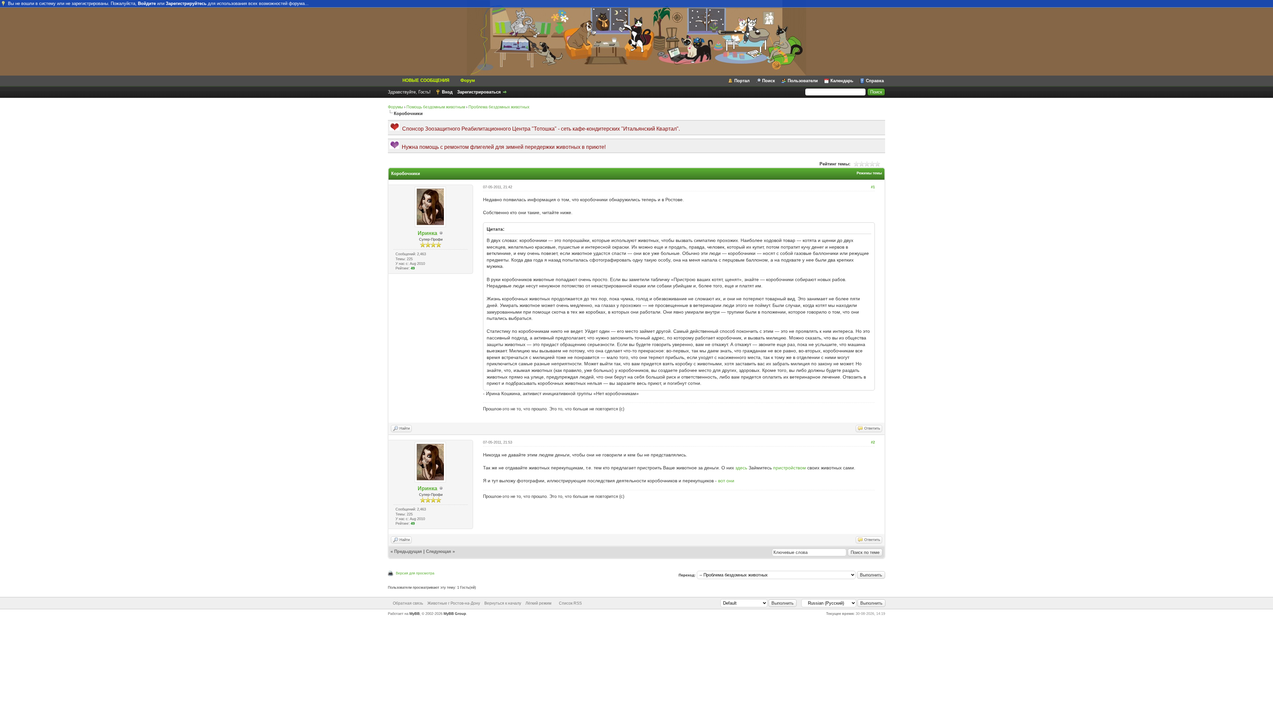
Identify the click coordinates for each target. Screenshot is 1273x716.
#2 (873, 442)
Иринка (427, 233)
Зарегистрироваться (479, 92)
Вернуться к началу (502, 603)
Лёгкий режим (538, 603)
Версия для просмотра (415, 573)
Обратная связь (408, 603)
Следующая (438, 551)
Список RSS (570, 603)
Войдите (147, 3)
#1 (873, 187)
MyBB (414, 614)
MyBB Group (455, 614)
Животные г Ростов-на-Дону (453, 603)
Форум (467, 80)
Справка (875, 80)
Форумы (395, 107)
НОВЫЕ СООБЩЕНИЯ (425, 80)
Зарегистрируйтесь (186, 3)
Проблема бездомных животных (498, 107)
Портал (742, 80)
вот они (726, 480)
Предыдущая (408, 551)
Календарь (841, 80)
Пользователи (803, 80)
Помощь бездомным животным (435, 107)
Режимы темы (869, 173)
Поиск (768, 80)
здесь (741, 467)
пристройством (789, 467)
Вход (447, 92)
